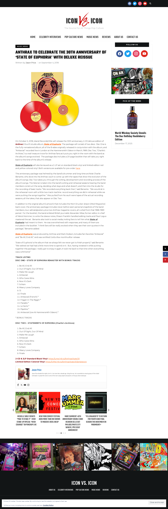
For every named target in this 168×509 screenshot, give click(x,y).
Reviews (106, 37)
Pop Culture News (74, 37)
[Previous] (13, 410)
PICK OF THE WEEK (132, 101)
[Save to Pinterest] (165, 260)
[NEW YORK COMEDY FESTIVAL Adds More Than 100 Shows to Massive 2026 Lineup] (40, 393)
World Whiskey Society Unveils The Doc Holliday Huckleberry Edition (130, 136)
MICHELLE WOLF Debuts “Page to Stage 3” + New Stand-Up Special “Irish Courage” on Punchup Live (17, 420)
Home (33, 37)
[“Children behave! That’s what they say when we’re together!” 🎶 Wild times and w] (70, 457)
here (78, 168)
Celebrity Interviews (50, 37)
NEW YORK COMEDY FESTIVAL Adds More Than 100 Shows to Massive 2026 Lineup (40, 419)
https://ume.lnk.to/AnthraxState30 (64, 359)
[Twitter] (21, 385)
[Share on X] (165, 248)
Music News (92, 37)
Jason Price (31, 63)
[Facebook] (18, 385)
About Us (118, 37)
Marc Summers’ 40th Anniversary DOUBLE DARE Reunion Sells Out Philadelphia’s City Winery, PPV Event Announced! (64, 423)
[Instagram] (28, 385)
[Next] (108, 410)
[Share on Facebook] (165, 254)
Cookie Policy (48, 505)
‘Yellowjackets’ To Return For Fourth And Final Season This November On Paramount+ (87, 420)
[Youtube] (25, 385)
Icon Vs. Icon (84, 482)
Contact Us (132, 37)
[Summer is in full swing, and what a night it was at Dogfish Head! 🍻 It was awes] (42, 457)
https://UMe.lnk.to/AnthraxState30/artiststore (66, 362)
